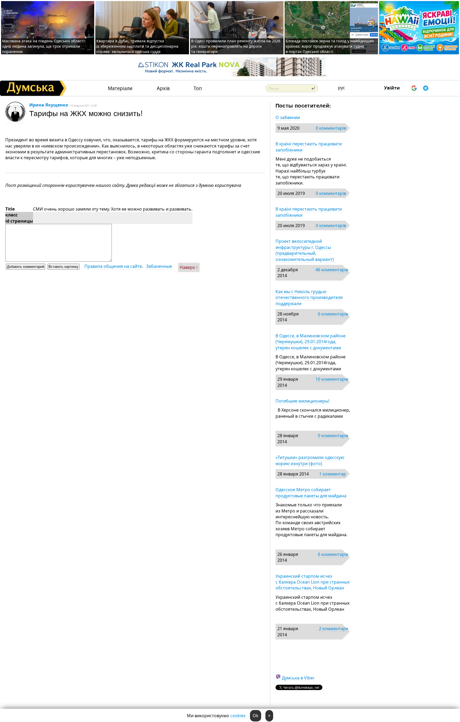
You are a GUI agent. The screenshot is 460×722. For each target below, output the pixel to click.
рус (341, 88)
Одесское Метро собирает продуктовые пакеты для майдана (311, 492)
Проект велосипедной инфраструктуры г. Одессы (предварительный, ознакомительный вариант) (306, 250)
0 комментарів (331, 128)
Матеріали (120, 88)
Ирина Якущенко (48, 105)
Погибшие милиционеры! (302, 401)
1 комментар (332, 474)
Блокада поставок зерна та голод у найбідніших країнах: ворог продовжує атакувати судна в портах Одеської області (330, 46)
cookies (238, 716)
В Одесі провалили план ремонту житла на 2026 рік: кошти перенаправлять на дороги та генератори (235, 46)
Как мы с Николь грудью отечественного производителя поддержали (309, 297)
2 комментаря (333, 628)
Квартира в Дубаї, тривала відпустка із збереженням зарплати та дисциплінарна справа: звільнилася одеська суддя (137, 46)
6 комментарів (333, 554)
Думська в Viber (298, 678)
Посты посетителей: (303, 105)
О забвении (288, 117)
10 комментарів (331, 379)
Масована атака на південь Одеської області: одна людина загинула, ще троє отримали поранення (43, 46)
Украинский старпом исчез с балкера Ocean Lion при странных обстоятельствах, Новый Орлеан (313, 582)
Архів (163, 88)
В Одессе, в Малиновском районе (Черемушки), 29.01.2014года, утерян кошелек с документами (311, 342)
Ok (255, 716)
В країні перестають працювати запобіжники (309, 147)
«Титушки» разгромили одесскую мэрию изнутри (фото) (310, 460)
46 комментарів (331, 270)
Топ (198, 88)
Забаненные (159, 266)
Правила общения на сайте (113, 266)
